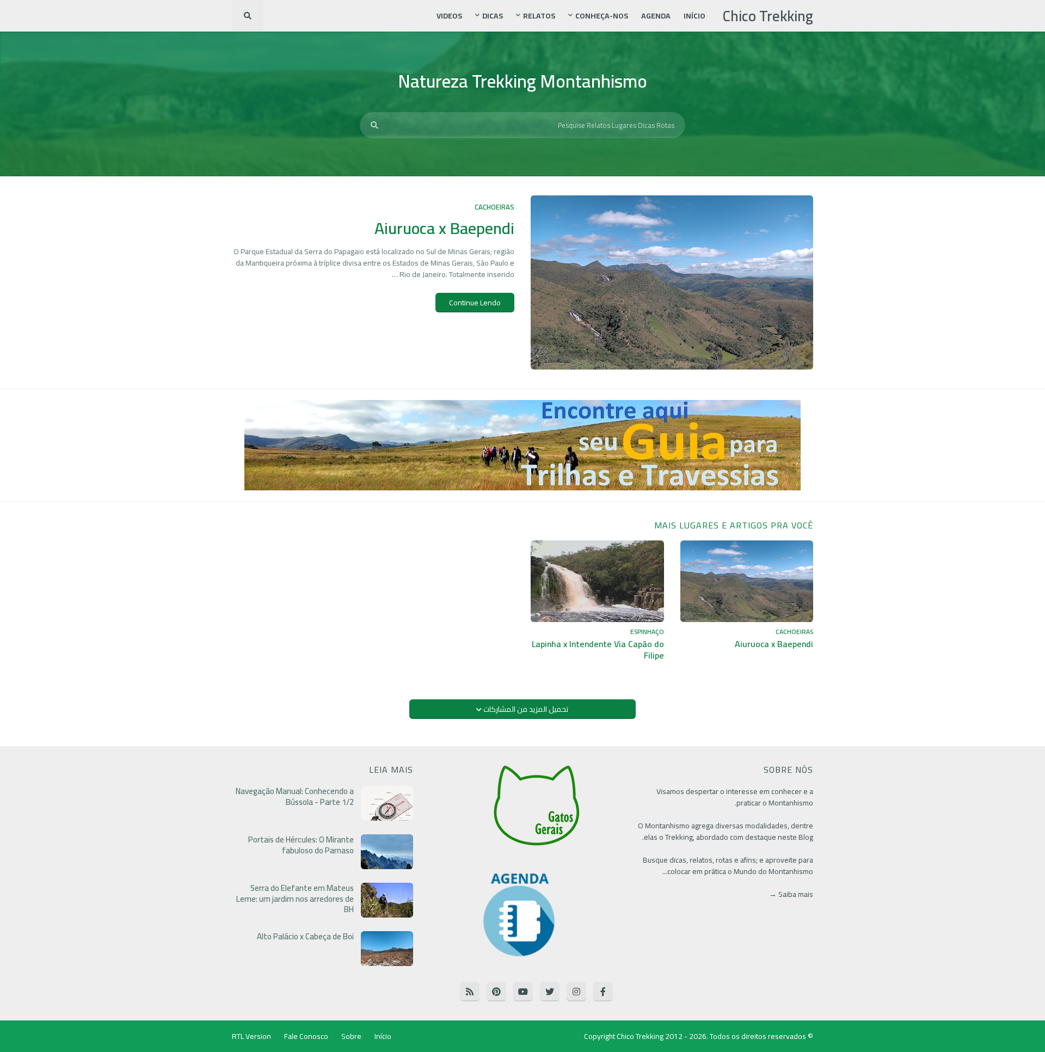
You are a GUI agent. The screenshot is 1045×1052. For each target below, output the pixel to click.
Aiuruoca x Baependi (444, 228)
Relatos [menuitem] (539, 16)
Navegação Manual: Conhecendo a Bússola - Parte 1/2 (295, 796)
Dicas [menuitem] (492, 16)
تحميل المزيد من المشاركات (525, 709)
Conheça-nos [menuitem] (601, 16)
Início (382, 1036)
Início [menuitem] (694, 16)
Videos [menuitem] (449, 16)
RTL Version (251, 1036)
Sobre (351, 1036)
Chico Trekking (768, 15)
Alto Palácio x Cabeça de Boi (305, 936)
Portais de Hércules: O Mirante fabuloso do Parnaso (301, 845)
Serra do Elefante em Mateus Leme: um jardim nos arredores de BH (295, 899)
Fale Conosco (306, 1036)
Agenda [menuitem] (656, 16)
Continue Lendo (475, 303)
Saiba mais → (791, 894)
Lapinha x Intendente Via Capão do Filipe (598, 649)
